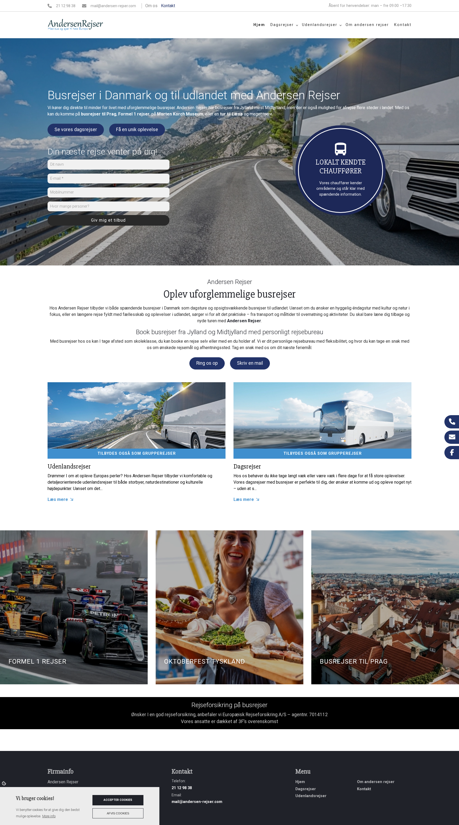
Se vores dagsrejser (75, 129)
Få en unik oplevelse (137, 129)
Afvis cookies (118, 813)
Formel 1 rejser (134, 114)
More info (49, 816)
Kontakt (168, 5)
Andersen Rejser (244, 320)
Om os (151, 5)
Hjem (300, 782)
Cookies (4, 783)
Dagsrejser (247, 466)
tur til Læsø (231, 114)
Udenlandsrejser (69, 466)
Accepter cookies (118, 800)
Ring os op (207, 363)
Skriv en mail (250, 363)
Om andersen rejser (375, 782)
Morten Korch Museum (180, 114)
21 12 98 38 (65, 6)
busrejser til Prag (98, 114)
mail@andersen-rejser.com (113, 6)
